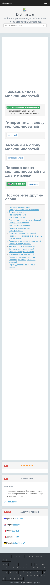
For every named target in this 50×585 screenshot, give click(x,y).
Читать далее (11, 502)
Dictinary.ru (7, 3)
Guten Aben (18, 543)
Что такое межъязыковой (19, 207)
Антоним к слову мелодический (22, 246)
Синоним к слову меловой (20, 244)
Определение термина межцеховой (24, 209)
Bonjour (15, 531)
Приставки (39, 556)
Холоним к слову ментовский (21, 254)
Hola (15, 537)
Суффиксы (6, 560)
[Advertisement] (25, 65)
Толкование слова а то (18, 212)
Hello (15, 524)
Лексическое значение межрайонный (25, 220)
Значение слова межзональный (22, 233)
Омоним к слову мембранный (21, 249)
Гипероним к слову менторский (22, 257)
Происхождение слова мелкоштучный (25, 241)
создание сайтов (27, 583)
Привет (18, 518)
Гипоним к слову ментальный (21, 251)
